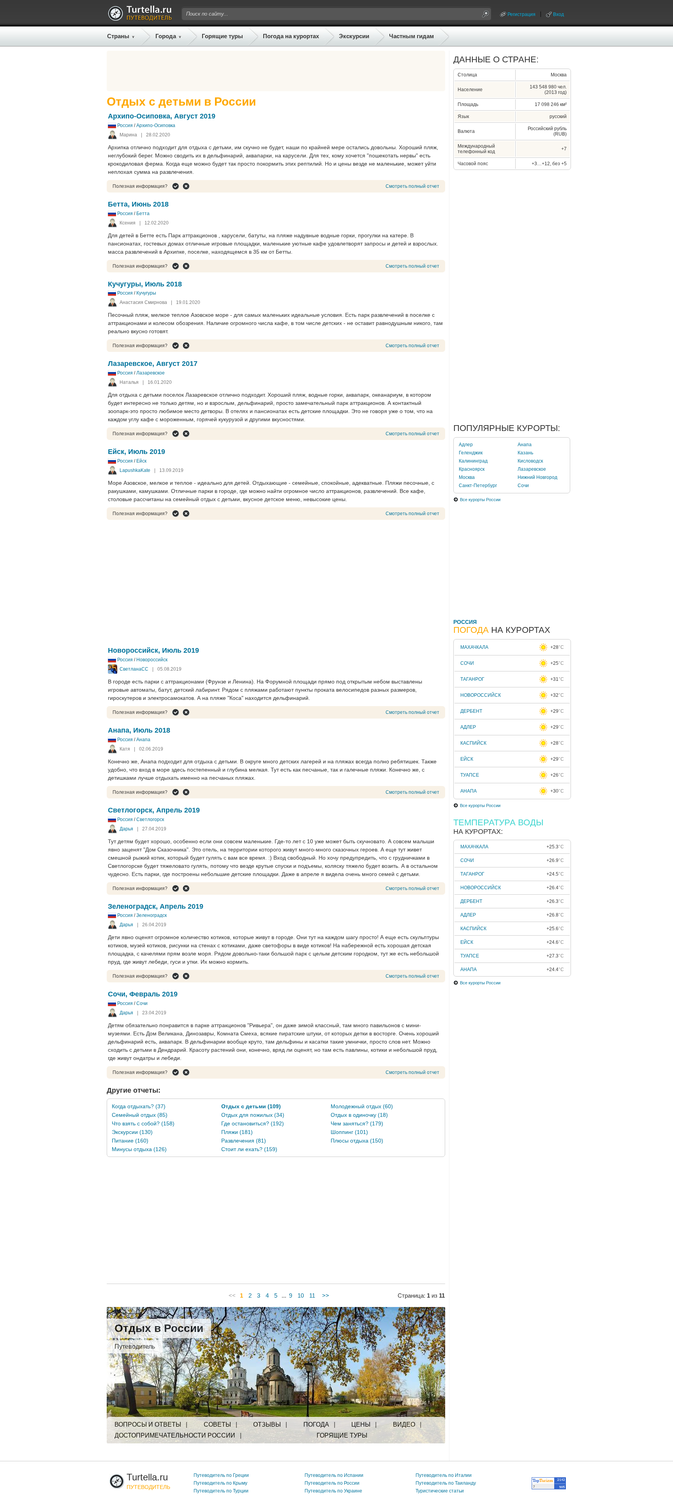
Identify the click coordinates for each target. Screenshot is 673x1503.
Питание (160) (130, 1140)
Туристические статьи (440, 1491)
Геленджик (471, 453)
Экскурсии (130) (132, 1132)
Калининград (473, 461)
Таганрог (472, 679)
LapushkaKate (135, 470)
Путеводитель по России (332, 1483)
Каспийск (473, 743)
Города (165, 36)
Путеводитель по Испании (334, 1475)
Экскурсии (354, 36)
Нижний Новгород (537, 477)
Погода (316, 1424)
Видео (404, 1424)
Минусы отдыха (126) (139, 1149)
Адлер (466, 444)
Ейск (141, 461)
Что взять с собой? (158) (143, 1123)
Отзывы (267, 1424)
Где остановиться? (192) (252, 1123)
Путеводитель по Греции (221, 1475)
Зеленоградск (151, 915)
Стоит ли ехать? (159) (249, 1149)
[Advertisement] (276, 70)
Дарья (126, 829)
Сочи (142, 1003)
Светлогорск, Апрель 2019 (154, 810)
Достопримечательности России (175, 1435)
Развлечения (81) (243, 1140)
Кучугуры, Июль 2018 (145, 284)
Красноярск (471, 469)
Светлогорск (150, 819)
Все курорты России (480, 499)
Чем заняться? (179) (357, 1123)
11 (312, 1295)
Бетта (143, 213)
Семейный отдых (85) (139, 1115)
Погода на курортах (291, 36)
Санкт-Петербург (478, 485)
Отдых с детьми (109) (251, 1106)
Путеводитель (135, 1346)
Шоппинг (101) (349, 1132)
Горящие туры (222, 36)
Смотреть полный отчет (412, 186)
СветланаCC (134, 669)
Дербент (471, 711)
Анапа (143, 739)
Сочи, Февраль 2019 (143, 994)
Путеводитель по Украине (333, 1491)
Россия (125, 125)
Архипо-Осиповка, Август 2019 (161, 116)
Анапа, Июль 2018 (139, 730)
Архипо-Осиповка (155, 125)
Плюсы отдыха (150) (357, 1140)
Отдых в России (159, 1328)
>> (325, 1295)
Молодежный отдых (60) (362, 1106)
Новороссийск (151, 659)
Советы (217, 1424)
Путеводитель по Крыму (220, 1483)
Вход (558, 14)
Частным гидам (411, 36)
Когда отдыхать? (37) (139, 1106)
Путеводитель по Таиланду (446, 1483)
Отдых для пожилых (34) (252, 1115)
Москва (467, 477)
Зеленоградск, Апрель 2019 (155, 906)
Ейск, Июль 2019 (136, 452)
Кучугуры (146, 293)
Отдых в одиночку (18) (359, 1115)
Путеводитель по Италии (444, 1475)
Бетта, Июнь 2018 (138, 204)
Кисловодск (530, 461)
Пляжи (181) (237, 1132)
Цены (360, 1424)
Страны (118, 36)
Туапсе (469, 775)
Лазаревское (150, 373)
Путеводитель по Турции (221, 1491)
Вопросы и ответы (148, 1424)
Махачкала (474, 647)
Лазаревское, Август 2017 (152, 363)
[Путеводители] (140, 19)
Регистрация (521, 14)
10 (301, 1295)
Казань (525, 453)
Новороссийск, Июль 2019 (153, 650)
